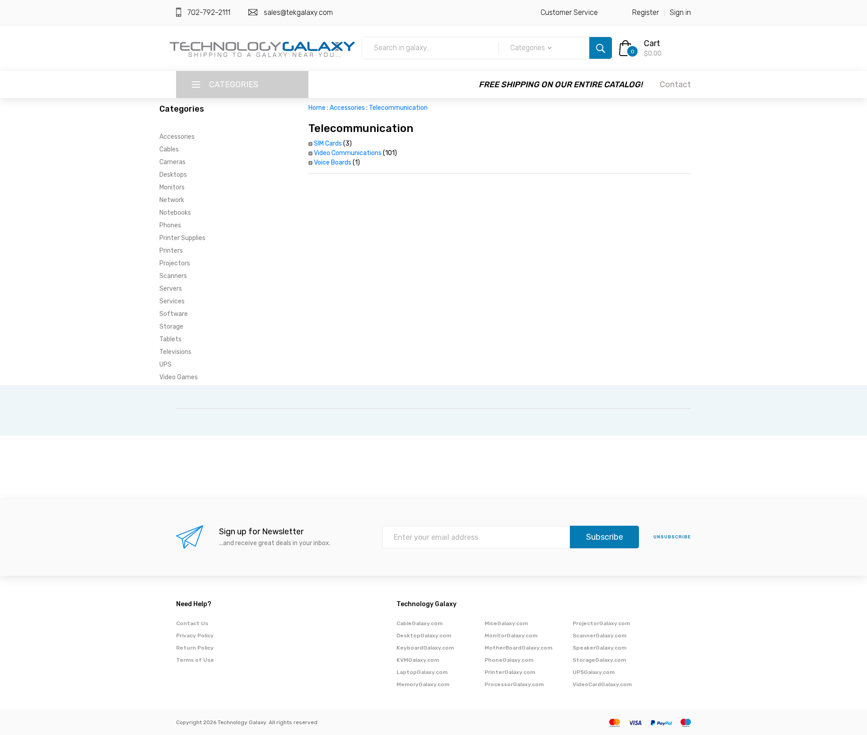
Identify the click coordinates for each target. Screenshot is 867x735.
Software (173, 314)
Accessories (177, 137)
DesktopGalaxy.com (423, 635)
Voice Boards (332, 162)
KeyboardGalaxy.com (425, 648)
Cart (652, 43)
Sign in (680, 12)
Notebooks (175, 213)
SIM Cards (328, 143)
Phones (170, 225)
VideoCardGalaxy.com (602, 684)
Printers (171, 250)
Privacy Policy (195, 635)
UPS (165, 364)
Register (645, 12)
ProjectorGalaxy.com (601, 623)
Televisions (175, 352)
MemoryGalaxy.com (422, 684)
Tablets (170, 339)
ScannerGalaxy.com (599, 635)
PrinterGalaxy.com (510, 672)
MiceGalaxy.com (506, 623)
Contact (675, 85)
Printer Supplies (182, 238)
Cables (169, 149)
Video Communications (348, 153)
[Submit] (600, 48)
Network (171, 200)
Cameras (172, 162)
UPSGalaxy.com (594, 672)
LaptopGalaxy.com (421, 672)
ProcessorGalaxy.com (514, 684)
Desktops (173, 175)
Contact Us (192, 623)
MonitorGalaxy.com (511, 635)
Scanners (173, 276)
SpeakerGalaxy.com (599, 648)
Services (172, 301)
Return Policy (195, 648)
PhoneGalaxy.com (509, 660)
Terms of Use (195, 660)
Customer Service (569, 12)
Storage (171, 326)
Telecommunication (398, 108)
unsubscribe (672, 537)
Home (317, 108)
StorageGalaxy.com (599, 660)
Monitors (172, 187)
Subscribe (604, 537)
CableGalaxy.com (419, 623)
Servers (170, 288)
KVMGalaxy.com (417, 660)
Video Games (178, 377)
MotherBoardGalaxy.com (518, 648)
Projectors (174, 263)
